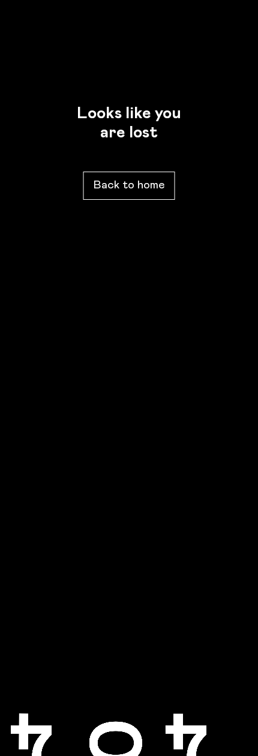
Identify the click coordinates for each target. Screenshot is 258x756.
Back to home (129, 185)
